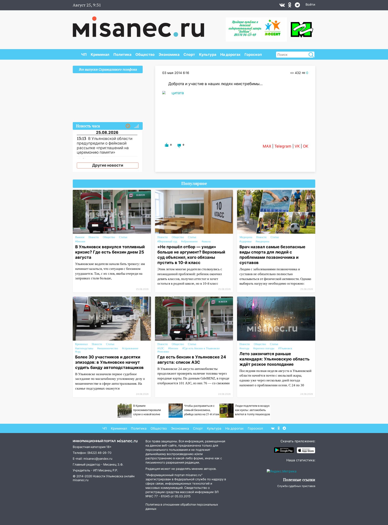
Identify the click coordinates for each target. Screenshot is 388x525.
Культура (207, 54)
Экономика (169, 54)
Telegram (282, 146)
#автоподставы (84, 348)
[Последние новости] (128, 126)
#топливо (163, 351)
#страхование (130, 348)
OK (305, 146)
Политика (122, 54)
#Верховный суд (167, 241)
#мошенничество (107, 348)
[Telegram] (297, 6)
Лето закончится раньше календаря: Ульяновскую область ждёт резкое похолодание (274, 359)
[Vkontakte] (282, 6)
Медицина (245, 237)
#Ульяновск (285, 348)
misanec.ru (81, 480)
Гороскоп (253, 54)
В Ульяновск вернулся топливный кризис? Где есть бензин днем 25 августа (110, 252)
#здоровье (245, 241)
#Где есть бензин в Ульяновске (201, 348)
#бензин (80, 241)
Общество (145, 54)
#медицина (262, 241)
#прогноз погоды (263, 348)
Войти (310, 4)
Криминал (100, 54)
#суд (77, 351)
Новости (94, 237)
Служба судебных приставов (296, 486)
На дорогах (230, 54)
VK (297, 146)
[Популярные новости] (136, 126)
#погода (244, 348)
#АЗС (160, 348)
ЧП (84, 54)
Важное (79, 237)
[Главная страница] (138, 24)
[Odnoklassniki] (290, 6)
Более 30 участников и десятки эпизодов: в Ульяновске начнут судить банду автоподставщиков (109, 362)
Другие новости (107, 165)
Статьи (123, 237)
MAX (267, 146)
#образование (189, 241)
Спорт (189, 54)
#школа (206, 241)
